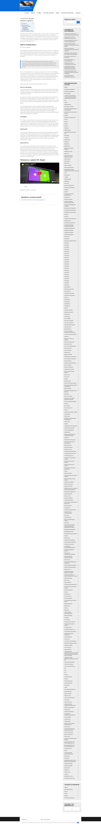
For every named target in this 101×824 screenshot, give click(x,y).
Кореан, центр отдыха (68, 484)
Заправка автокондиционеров (70, 451)
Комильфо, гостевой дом (69, 482)
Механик (66, 535)
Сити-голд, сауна (67, 647)
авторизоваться (42, 199)
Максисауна (66, 522)
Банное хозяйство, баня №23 (70, 358)
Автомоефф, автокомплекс (69, 222)
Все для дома (67, 405)
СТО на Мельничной (68, 681)
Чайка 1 (65, 750)
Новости (33, 13)
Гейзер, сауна (67, 416)
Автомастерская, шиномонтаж (70, 218)
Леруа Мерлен (67, 507)
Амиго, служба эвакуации (69, 342)
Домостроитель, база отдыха (70, 439)
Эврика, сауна (67, 767)
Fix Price (66, 119)
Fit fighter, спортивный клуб (69, 117)
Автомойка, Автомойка (68, 230)
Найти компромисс (25, 25)
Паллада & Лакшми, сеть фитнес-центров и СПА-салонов (70, 575)
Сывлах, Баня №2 (67, 691)
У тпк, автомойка (67, 717)
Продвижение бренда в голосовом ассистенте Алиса (70, 63)
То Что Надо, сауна (68, 701)
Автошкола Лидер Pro (68, 312)
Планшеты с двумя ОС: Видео (27, 31)
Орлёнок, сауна (67, 569)
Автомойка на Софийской (69, 228)
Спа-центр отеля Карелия (69, 662)
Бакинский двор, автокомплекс (70, 356)
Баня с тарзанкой (67, 365)
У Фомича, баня (67, 719)
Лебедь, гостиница (68, 505)
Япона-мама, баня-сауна (69, 778)
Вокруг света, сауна (68, 396)
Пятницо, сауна (67, 594)
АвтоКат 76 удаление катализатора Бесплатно (69, 202)
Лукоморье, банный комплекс (70, 509)
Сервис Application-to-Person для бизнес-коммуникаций (70, 41)
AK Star (65, 102)
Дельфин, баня (67, 432)
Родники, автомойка (68, 615)
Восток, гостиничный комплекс (70, 401)
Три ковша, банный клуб (69, 711)
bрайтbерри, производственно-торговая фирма (70, 109)
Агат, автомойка (67, 318)
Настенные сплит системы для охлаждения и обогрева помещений (71, 34)
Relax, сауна (66, 163)
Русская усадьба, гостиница (69, 621)
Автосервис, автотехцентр (69, 295)
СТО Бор (66, 678)
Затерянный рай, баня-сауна (70, 453)
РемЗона (66, 608)
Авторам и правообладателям (70, 240)
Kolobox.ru (66, 141)
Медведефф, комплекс (68, 531)
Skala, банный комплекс (69, 167)
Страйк (65, 687)
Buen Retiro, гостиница (68, 106)
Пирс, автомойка (67, 582)
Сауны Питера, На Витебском (70, 641)
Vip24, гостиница (67, 179)
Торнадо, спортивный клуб (69, 707)
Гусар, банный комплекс (69, 430)
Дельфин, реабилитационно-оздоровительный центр (70, 435)
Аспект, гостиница (67, 350)
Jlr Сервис (66, 137)
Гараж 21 (66, 409)
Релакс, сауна (67, 605)
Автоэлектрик (67, 314)
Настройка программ (48, 13)
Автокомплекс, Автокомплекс (70, 208)
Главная (27, 13)
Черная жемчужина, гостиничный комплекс (68, 753)
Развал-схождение (68, 598)
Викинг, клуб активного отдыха (70, 383)
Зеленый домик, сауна (68, 455)
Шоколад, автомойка (68, 763)
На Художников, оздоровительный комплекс (69, 547)
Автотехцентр (67, 299)
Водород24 (66, 394)
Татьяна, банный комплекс (69, 697)
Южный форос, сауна (68, 776)
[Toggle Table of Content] (32, 23)
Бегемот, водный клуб (68, 367)
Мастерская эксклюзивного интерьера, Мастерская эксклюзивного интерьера (69, 526)
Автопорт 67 (66, 236)
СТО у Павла (66, 685)
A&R (65, 100)
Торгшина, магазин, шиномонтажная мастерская (70, 704)
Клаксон (66, 471)
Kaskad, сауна (67, 139)
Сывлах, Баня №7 (67, 693)
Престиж (66, 592)
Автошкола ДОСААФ (68, 310)
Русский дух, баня (67, 627)
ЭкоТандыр (66, 769)
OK (77, 822)
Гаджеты (39, 13)
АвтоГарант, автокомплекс (69, 187)
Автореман (66, 242)
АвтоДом (66, 191)
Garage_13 (66, 128)
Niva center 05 (67, 159)
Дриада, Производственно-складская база (69, 442)
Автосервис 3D (67, 287)
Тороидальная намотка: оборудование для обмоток (69, 76)
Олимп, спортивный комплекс (70, 567)
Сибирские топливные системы (70, 643)
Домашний (66, 437)
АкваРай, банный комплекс (69, 324)
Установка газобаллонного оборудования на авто (69, 729)
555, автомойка (67, 93)
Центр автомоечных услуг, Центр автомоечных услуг (69, 742)
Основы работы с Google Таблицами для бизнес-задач (70, 37)
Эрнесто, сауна (67, 772)
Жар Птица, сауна (67, 445)
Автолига (66, 216)
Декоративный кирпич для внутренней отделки (69, 60)
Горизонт (66, 423)
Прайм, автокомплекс (68, 589)
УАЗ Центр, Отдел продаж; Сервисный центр (69, 724)
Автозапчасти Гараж (68, 199)
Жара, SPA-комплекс (68, 447)
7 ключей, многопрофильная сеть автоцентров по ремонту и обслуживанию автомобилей (70, 97)
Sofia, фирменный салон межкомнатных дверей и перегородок (71, 170)
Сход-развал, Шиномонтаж (69, 689)
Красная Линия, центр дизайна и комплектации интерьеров (70, 489)
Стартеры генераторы (68, 664)
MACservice (66, 143)
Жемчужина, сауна (68, 449)
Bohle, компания (67, 104)
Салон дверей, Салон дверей (70, 631)
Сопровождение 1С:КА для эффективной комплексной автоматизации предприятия (70, 67)
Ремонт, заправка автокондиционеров (68, 612)
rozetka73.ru (25, 6)
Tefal (65, 172)
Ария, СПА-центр (67, 348)
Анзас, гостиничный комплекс (70, 346)
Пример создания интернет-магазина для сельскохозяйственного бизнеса (71, 45)
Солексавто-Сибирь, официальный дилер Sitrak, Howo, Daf (71, 659)
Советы (57, 13)
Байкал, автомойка (68, 354)
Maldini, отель (67, 146)
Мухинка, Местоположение (69, 540)
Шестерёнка (66, 758)
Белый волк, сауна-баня (69, 369)
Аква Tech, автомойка (68, 320)
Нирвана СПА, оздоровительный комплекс (69, 553)
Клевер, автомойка (68, 473)
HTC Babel (25, 27)
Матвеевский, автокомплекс (69, 529)
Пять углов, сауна (67, 596)
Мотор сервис (67, 537)
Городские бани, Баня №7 (69, 428)
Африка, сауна (67, 352)
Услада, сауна (67, 726)
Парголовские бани (68, 578)
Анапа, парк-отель (68, 344)
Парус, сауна (66, 580)
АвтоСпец (66, 297)
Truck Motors (67, 175)
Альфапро (66, 336)
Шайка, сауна (67, 756)
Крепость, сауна (67, 495)
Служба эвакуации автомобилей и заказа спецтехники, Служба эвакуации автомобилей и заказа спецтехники (71, 653)
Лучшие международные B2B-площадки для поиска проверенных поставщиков (71, 72)
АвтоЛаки (66, 214)
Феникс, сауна (67, 736)
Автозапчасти (67, 197)
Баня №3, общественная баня (70, 362)
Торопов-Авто (67, 709)
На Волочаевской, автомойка (70, 542)
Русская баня (67, 619)
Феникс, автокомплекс (68, 732)
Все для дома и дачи (68, 407)
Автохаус (66, 308)
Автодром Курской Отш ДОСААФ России (68, 194)
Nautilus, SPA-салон (68, 151)
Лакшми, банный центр (68, 500)
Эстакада (66, 774)
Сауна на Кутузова (68, 636)
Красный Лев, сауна (68, 493)
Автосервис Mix (67, 291)
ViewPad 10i (25, 28)
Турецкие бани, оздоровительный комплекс (69, 714)
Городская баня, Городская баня (70, 425)
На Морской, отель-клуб (69, 544)
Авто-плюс (66, 183)
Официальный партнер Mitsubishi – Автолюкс (68, 572)
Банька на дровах (67, 360)
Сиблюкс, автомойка (68, 645)
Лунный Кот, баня (67, 517)
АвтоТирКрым (67, 303)
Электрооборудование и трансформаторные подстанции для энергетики (71, 49)
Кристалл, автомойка (68, 498)
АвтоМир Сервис (67, 220)
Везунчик (66, 378)
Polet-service (67, 161)
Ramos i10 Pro (26, 29)
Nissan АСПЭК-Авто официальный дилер (68, 156)
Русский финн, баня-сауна (69, 629)
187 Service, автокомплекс (69, 89)
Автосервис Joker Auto (69, 289)
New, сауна (66, 153)
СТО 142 (66, 674)
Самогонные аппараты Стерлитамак (68, 634)
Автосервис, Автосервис (69, 293)
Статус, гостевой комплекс (69, 666)
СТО (65, 668)
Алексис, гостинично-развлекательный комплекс (69, 331)
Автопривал (66, 238)
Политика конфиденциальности (70, 584)
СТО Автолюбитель (68, 676)
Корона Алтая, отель (68, 486)
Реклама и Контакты (68, 603)
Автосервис (66, 245)
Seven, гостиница (67, 165)
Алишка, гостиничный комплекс (70, 334)
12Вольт (65, 87)
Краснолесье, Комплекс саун (70, 491)
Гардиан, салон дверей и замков (70, 412)
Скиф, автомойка (67, 649)
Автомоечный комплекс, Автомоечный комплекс (69, 225)
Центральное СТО (67, 748)
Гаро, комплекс (67, 414)
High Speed (66, 135)
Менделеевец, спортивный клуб (70, 533)
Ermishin (66, 115)
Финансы (78, 13)
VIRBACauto (66, 181)
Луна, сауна (66, 515)
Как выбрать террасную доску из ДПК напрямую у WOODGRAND (70, 53)
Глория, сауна (67, 421)
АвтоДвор (66, 189)
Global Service (67, 130)
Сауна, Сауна (67, 639)
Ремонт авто (66, 610)
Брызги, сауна (67, 374)
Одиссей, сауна (67, 559)
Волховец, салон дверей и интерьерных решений (69, 399)
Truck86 (66, 177)
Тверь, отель (66, 699)
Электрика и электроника (67, 13)
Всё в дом (66, 403)
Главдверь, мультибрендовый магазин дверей (70, 419)
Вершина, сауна (67, 381)
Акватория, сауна (67, 326)
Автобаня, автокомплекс (69, 185)
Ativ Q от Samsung (26, 26)
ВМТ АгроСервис (67, 388)
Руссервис (66, 617)
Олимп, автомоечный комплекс (70, 565)
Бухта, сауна (66, 376)
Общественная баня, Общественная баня (68, 557)
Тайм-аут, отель (67, 695)
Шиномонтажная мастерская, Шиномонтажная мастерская (70, 761)
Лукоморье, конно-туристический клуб (68, 512)
